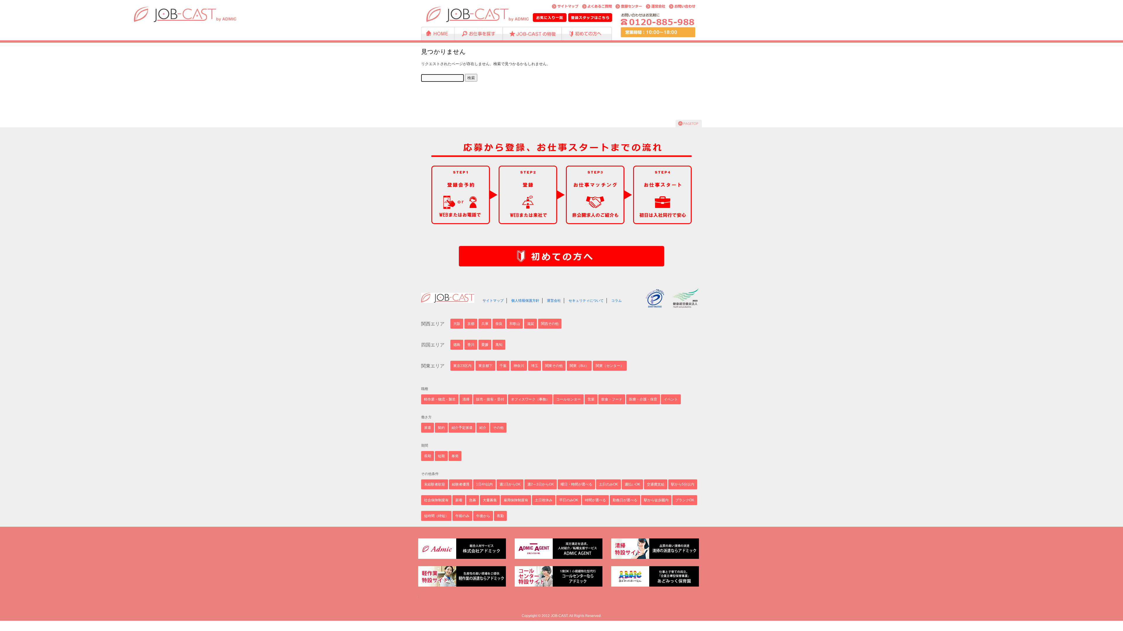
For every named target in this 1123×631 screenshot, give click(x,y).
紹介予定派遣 (462, 428)
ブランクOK (684, 500)
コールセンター (568, 399)
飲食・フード (611, 399)
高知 (498, 345)
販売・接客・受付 (490, 399)
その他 (498, 428)
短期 (441, 456)
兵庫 (484, 324)
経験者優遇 (460, 484)
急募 (472, 500)
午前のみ (462, 516)
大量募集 (490, 500)
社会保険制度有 (436, 500)
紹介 (482, 428)
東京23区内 (462, 366)
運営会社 (554, 301)
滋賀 (530, 324)
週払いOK (632, 484)
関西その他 (550, 324)
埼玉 (534, 366)
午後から (483, 516)
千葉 (503, 366)
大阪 (456, 324)
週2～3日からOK (540, 484)
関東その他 (554, 366)
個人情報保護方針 (525, 301)
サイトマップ (493, 301)
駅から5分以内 (682, 484)
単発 (455, 456)
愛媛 (484, 345)
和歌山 (514, 324)
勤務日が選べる (625, 500)
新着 (458, 500)
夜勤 (500, 516)
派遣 (427, 428)
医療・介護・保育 (643, 399)
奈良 (498, 324)
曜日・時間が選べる (576, 484)
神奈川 (519, 366)
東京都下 (485, 366)
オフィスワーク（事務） (530, 399)
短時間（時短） (436, 516)
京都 (470, 324)
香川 (470, 345)
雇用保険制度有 (516, 500)
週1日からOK (510, 484)
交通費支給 (655, 484)
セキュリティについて (586, 301)
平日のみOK (568, 500)
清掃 (465, 399)
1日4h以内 (484, 484)
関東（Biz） (579, 366)
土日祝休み (543, 500)
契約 (441, 428)
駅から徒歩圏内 (656, 500)
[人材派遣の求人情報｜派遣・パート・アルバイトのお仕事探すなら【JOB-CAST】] (477, 14)
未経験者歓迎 (434, 484)
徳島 (456, 345)
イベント (671, 399)
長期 (427, 456)
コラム (616, 301)
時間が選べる (595, 500)
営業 (591, 399)
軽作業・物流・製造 (440, 399)
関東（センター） (610, 366)
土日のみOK (608, 484)
